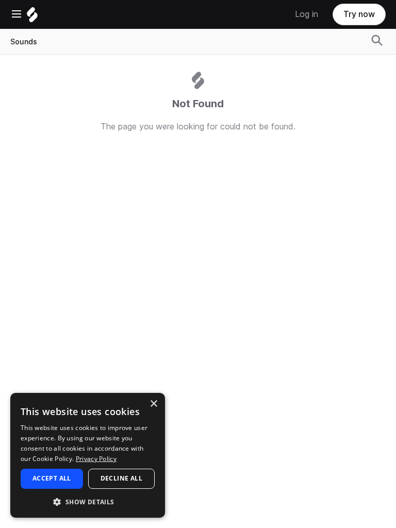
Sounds (23, 42)
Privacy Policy (96, 458)
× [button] (153, 404)
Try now (359, 14)
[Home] (32, 17)
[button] (88, 501)
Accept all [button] (51, 478)
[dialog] (87, 455)
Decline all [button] (121, 478)
